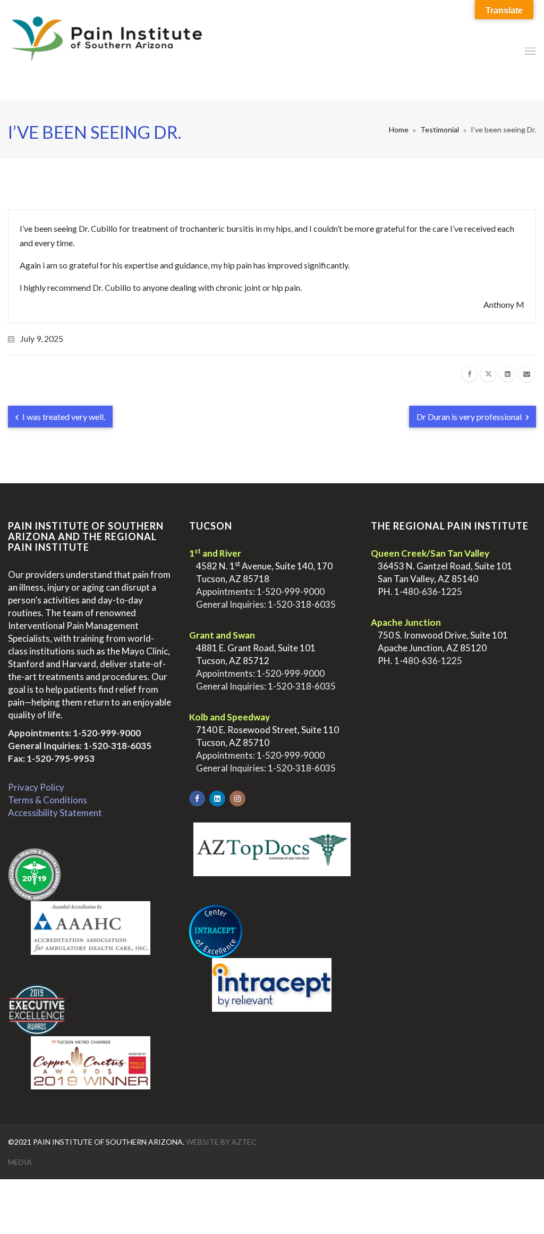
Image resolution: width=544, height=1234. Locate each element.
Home (399, 129)
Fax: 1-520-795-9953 (51, 758)
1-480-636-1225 (428, 591)
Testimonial (439, 129)
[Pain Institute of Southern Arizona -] (106, 50)
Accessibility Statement (55, 812)
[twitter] (488, 374)
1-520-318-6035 (117, 745)
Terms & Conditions (47, 799)
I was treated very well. (63, 417)
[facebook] (469, 374)
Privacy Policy (36, 787)
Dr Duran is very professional (469, 417)
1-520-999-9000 (107, 732)
